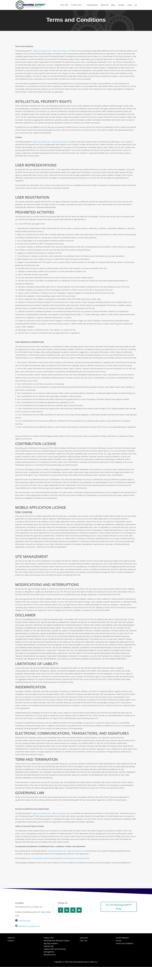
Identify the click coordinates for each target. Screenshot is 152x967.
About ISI (104, 5)
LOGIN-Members (122, 938)
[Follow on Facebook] (60, 910)
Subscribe (84, 938)
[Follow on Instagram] (73, 910)
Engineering (48, 946)
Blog (113, 5)
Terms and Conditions (124, 943)
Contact (121, 5)
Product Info (76, 5)
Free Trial (64, 5)
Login (130, 5)
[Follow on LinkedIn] (66, 910)
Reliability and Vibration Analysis (57, 940)
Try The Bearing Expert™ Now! (118, 906)
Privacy (118, 940)
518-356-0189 (25, 921)
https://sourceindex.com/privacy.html (42, 858)
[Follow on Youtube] (79, 910)
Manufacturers (50, 955)
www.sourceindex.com (42, 51)
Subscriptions (92, 5)
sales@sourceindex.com (29, 926)
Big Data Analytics (51, 943)
